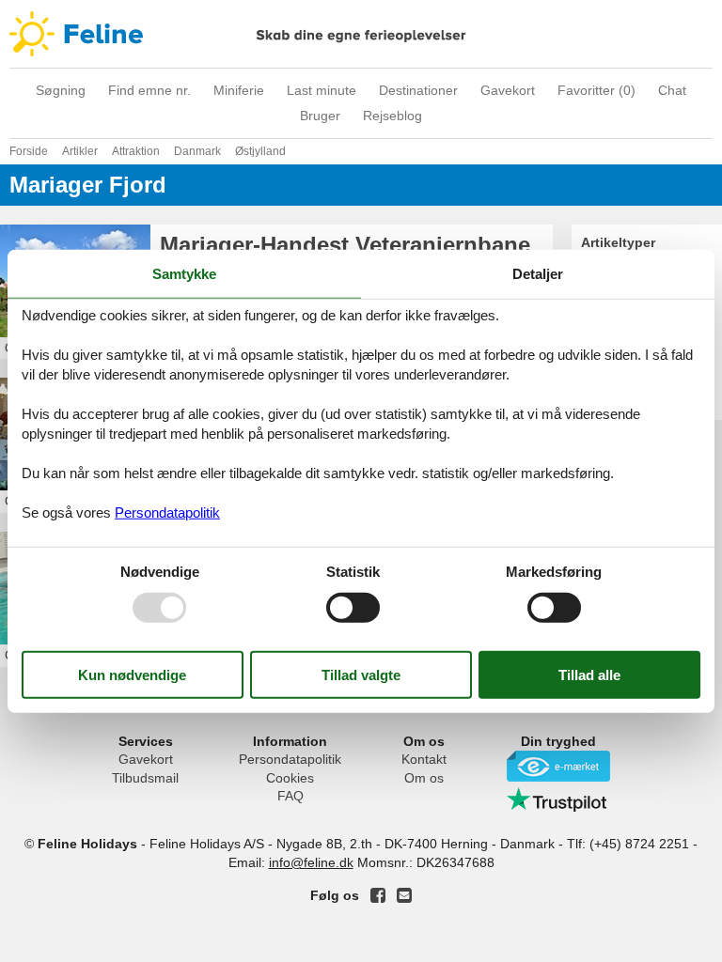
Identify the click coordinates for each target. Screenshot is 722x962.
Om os (424, 777)
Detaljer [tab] (537, 274)
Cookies (290, 777)
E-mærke (558, 766)
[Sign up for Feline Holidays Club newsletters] (404, 895)
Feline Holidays (361, 34)
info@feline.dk (311, 862)
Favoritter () (596, 90)
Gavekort (507, 90)
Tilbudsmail (145, 777)
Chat (672, 90)
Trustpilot (558, 799)
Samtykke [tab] (184, 274)
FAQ (290, 795)
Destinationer (418, 90)
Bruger (320, 115)
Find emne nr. (149, 90)
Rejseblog (392, 115)
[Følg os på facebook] (377, 895)
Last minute (321, 90)
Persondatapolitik (290, 759)
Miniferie (238, 90)
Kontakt (424, 759)
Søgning (61, 90)
